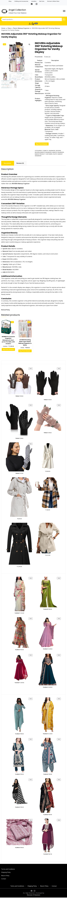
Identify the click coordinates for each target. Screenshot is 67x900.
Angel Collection (17, 9)
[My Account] (30, 23)
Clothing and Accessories (21, 1)
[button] (29, 44)
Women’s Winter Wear (53, 1)
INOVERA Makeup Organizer (43, 152)
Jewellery (33, 1)
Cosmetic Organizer (48, 150)
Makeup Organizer (58, 152)
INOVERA (58, 150)
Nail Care (41, 1)
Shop (10, 1)
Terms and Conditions (8, 869)
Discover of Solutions (33, 895)
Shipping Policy (6, 872)
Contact (3, 879)
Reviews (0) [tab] (20, 163)
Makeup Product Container (43, 154)
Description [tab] (7, 163)
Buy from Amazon (41, 144)
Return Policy (5, 875)
